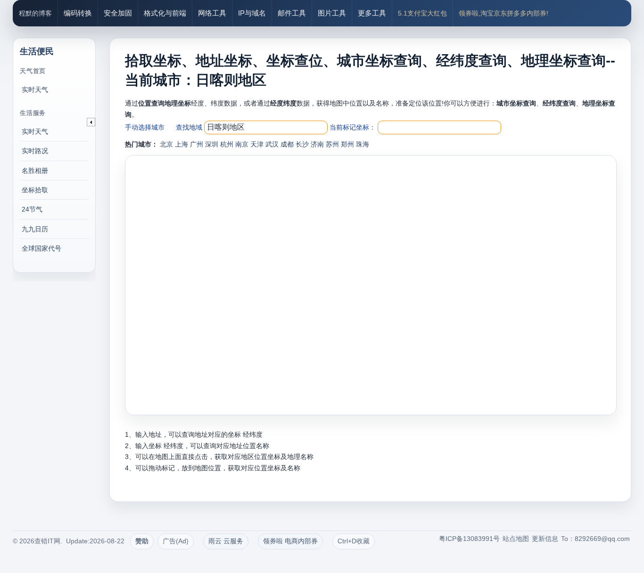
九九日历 (35, 229)
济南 (317, 144)
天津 (257, 144)
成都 (287, 144)
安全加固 (118, 13)
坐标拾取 (35, 190)
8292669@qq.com (602, 538)
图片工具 (332, 13)
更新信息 (545, 538)
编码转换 (78, 13)
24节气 (32, 209)
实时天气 (35, 89)
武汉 (272, 144)
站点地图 (516, 538)
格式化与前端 (165, 13)
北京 (166, 144)
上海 (181, 144)
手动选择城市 (145, 127)
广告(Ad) (176, 541)
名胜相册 (35, 170)
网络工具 (212, 13)
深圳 (211, 144)
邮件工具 (292, 13)
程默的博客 (35, 13)
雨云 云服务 (225, 541)
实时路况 (35, 151)
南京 (241, 144)
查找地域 (189, 127)
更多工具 (372, 13)
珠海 (362, 144)
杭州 (226, 144)
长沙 (302, 144)
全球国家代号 (41, 248)
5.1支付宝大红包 (422, 13)
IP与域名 (252, 13)
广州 (196, 144)
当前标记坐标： (353, 127)
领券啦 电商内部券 (290, 541)
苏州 (332, 144)
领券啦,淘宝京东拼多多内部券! (503, 13)
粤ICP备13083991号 (469, 538)
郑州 (347, 144)
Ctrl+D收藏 (354, 541)
